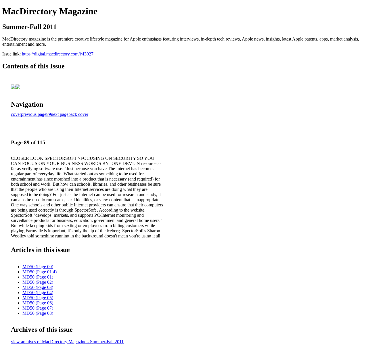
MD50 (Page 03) (37, 287)
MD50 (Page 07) (37, 308)
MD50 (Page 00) (37, 266)
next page (59, 114)
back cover (78, 114)
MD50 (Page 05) (37, 297)
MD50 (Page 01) (37, 277)
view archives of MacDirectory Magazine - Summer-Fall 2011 (67, 341)
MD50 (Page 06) (37, 302)
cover (16, 114)
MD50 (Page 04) (37, 292)
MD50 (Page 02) (37, 282)
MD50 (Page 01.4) (39, 271)
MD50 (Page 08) (37, 313)
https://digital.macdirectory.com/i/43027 (57, 53)
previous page (33, 114)
